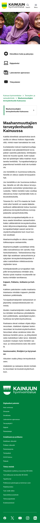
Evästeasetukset (8, 503)
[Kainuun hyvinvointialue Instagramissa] (27, 518)
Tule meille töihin (9, 491)
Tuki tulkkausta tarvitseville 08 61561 (15, 475)
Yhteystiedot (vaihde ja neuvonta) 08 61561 (18, 471)
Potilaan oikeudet (9, 445)
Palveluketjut (7, 431)
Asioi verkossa (8, 407)
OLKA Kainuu (7, 457)
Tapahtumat (7, 479)
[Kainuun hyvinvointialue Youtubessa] (20, 518)
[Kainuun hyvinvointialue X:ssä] (12, 518)
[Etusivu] (13, 8)
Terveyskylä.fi (7, 423)
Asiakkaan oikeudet (9, 441)
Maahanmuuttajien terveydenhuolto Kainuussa (17, 110)
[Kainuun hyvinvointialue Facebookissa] (4, 518)
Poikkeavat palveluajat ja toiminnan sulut (17, 483)
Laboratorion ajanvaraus (11, 419)
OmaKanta (6, 415)
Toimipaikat (7, 453)
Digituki (5, 427)
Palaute (5, 461)
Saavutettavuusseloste (10, 495)
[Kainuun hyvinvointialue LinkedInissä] (35, 518)
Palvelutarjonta (8, 449)
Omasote (6, 411)
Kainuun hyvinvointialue (12, 96)
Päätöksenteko (8, 487)
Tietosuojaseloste (9, 499)
